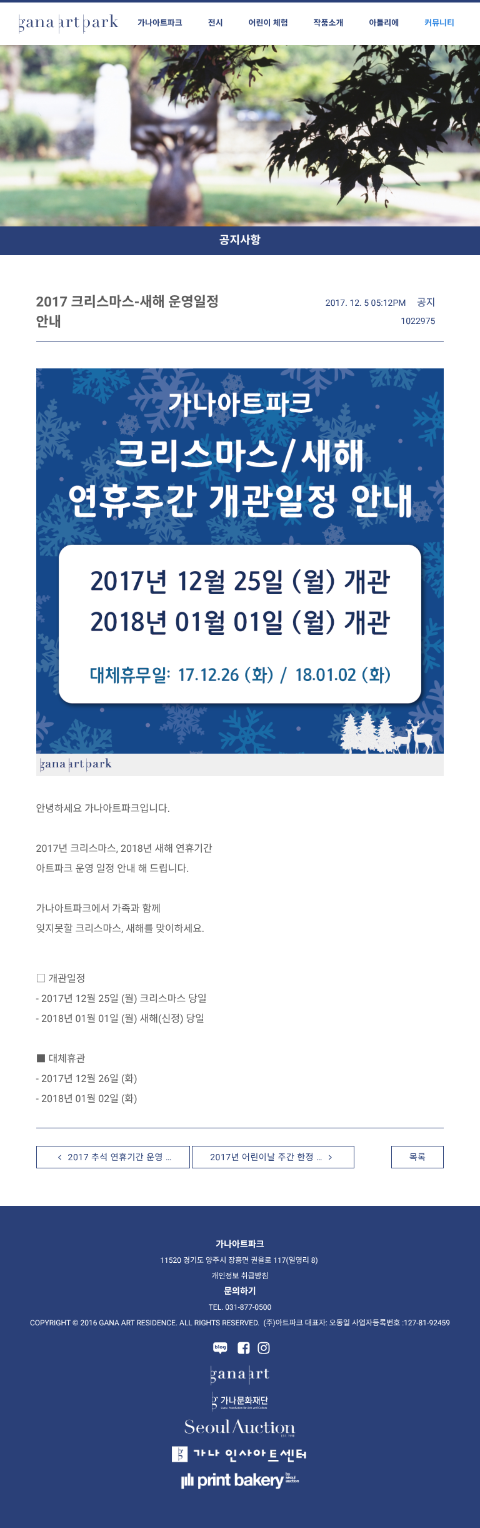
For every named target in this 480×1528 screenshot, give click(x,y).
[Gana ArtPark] (69, 24)
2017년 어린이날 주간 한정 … (267, 1158)
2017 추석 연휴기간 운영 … (119, 1158)
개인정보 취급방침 (239, 1276)
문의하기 (240, 1292)
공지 (426, 302)
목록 (417, 1158)
